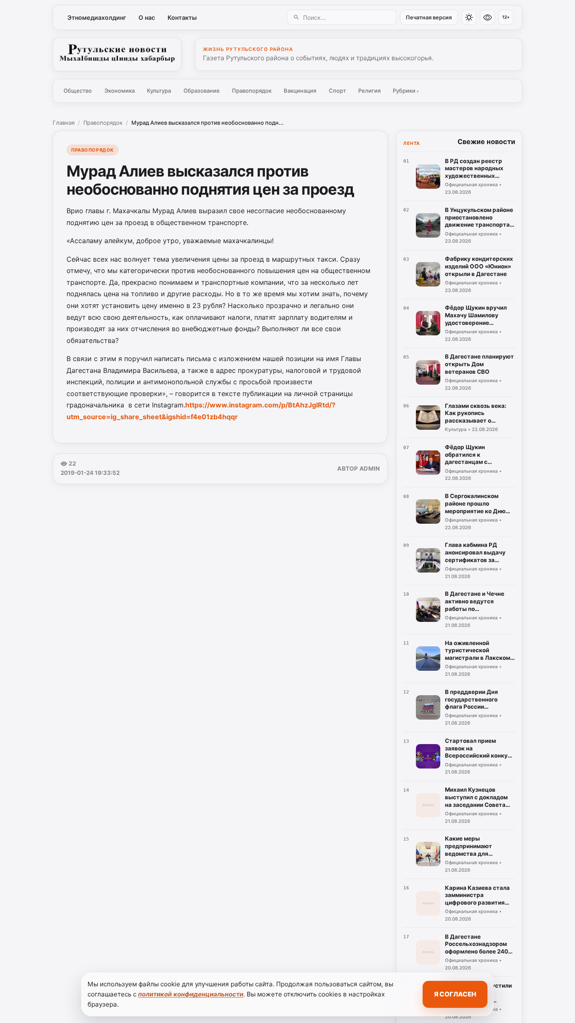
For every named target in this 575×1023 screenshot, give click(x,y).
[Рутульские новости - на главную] (117, 54)
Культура (159, 90)
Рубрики (406, 90)
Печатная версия (429, 17)
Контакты (182, 17)
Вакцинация (300, 90)
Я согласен (455, 994)
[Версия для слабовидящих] (487, 17)
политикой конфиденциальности (190, 994)
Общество (78, 90)
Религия (369, 90)
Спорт (337, 90)
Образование (202, 90)
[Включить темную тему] (469, 17)
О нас (146, 17)
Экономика (119, 90)
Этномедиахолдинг (96, 17)
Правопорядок (252, 90)
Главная (64, 122)
